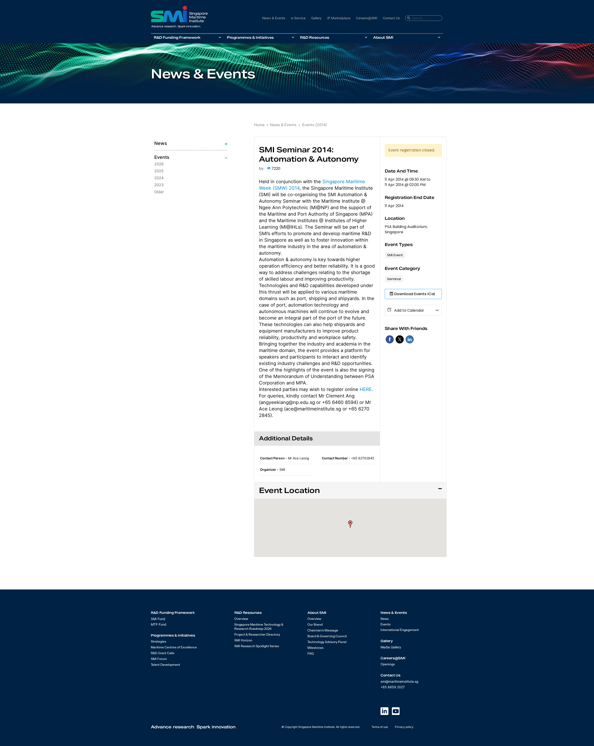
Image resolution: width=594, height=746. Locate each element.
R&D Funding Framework (177, 37)
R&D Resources (314, 37)
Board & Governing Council (327, 636)
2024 (159, 178)
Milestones (315, 648)
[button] (350, 524)
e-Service (298, 18)
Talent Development (165, 664)
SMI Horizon (243, 640)
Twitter (400, 339)
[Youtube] (396, 711)
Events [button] (161, 157)
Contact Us (391, 18)
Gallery (316, 18)
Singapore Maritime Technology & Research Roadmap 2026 (258, 627)
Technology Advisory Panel (326, 642)
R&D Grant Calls (162, 653)
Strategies (158, 641)
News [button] (160, 143)
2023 (159, 184)
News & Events (273, 18)
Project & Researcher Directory (257, 634)
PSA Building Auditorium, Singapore (406, 229)
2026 (159, 164)
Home (259, 124)
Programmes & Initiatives (250, 37)
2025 (159, 171)
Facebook (390, 339)
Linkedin (410, 339)
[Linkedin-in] (384, 711)
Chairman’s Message (322, 630)
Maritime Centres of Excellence (174, 647)
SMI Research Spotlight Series (256, 646)
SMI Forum (159, 659)
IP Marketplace (338, 18)
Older (159, 191)
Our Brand (315, 624)
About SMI (383, 37)
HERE (366, 389)
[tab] (190, 143)
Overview (241, 619)
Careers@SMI (366, 18)
